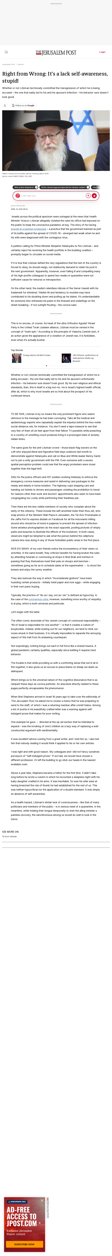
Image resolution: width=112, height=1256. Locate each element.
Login (102, 52)
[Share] (5, 105)
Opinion (20, 64)
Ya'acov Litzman (9, 836)
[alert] (24, 1224)
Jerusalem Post (8, 64)
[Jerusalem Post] (56, 53)
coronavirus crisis (38, 599)
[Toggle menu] (6, 52)
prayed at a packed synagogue (28, 229)
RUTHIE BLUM (19, 206)
